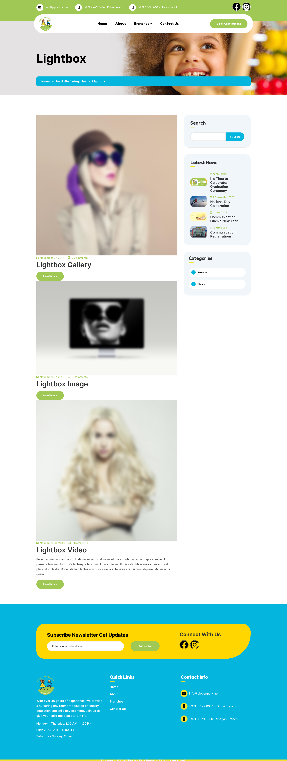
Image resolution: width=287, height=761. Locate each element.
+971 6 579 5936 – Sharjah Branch (213, 719)
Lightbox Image (62, 384)
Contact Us (169, 23)
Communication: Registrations (223, 234)
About (120, 23)
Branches (141, 23)
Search (235, 136)
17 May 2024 (220, 174)
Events (202, 272)
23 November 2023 (223, 197)
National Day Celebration (220, 204)
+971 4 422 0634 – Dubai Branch (212, 706)
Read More (50, 276)
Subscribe (145, 646)
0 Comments (79, 257)
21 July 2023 (220, 212)
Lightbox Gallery (63, 264)
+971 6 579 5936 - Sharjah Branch (158, 7)
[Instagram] (246, 6)
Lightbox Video (61, 550)
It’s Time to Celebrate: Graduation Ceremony (219, 185)
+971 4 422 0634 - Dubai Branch (103, 7)
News (201, 284)
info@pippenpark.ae (57, 7)
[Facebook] (236, 6)
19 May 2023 (220, 227)
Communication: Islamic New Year (224, 219)
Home (102, 23)
